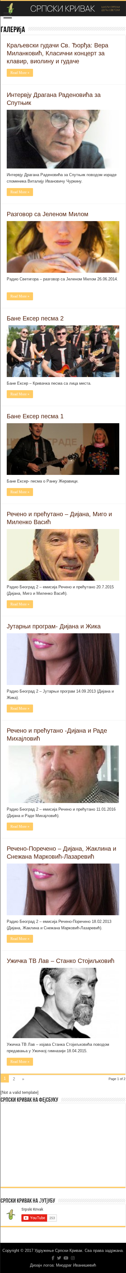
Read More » (19, 73)
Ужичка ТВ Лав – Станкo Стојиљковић (60, 960)
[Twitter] (59, 1258)
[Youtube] (66, 1258)
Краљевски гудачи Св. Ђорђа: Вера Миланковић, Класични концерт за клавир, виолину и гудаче (57, 53)
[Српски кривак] (63, 8)
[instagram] (72, 1258)
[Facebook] (53, 1258)
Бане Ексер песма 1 (35, 416)
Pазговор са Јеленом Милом (47, 214)
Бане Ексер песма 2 (35, 318)
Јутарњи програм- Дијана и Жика (54, 626)
